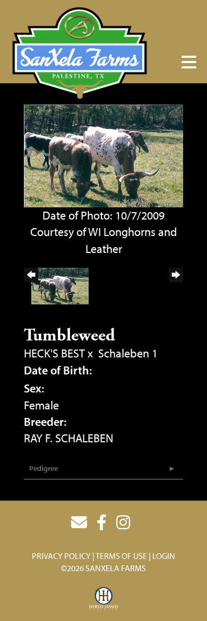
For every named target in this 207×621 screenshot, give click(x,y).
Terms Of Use (121, 555)
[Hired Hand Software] (103, 598)
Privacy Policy (61, 555)
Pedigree (43, 468)
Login (163, 555)
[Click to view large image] (103, 154)
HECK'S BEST (54, 353)
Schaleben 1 (128, 353)
